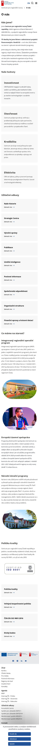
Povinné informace (7, 679)
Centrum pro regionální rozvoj (12, 8)
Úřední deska (5, 673)
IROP (3, 693)
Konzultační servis (7, 708)
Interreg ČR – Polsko (8, 696)
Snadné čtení (5, 684)
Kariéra (3, 671)
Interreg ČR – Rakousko (9, 701)
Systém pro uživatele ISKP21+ (11, 711)
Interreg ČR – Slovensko (9, 699)
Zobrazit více (8, 207)
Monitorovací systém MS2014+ (11, 719)
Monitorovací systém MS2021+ (11, 716)
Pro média (4, 676)
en (28, 3)
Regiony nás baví (7, 681)
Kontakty (4, 686)
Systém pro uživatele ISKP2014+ (12, 714)
